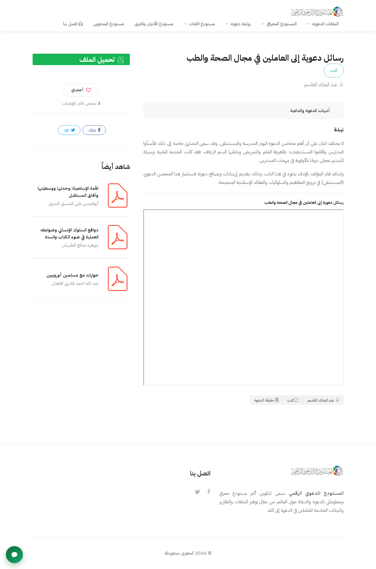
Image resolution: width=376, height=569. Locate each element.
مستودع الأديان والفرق (154, 24)
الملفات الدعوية (325, 24)
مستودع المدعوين (108, 24)
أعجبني (77, 90)
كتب (333, 70)
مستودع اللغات (202, 24)
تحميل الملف (97, 60)
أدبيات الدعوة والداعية (310, 110)
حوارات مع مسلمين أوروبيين (72, 275)
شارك (93, 130)
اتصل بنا (70, 24)
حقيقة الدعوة (264, 400)
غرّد (67, 130)
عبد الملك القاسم (320, 84)
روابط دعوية (241, 24)
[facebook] (208, 492)
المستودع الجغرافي (281, 24)
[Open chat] (14, 554)
